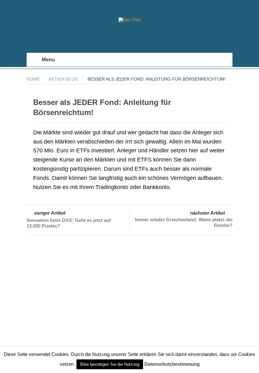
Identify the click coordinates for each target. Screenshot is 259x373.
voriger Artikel (49, 213)
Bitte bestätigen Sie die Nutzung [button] (109, 364)
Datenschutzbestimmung (172, 364)
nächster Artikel (207, 213)
